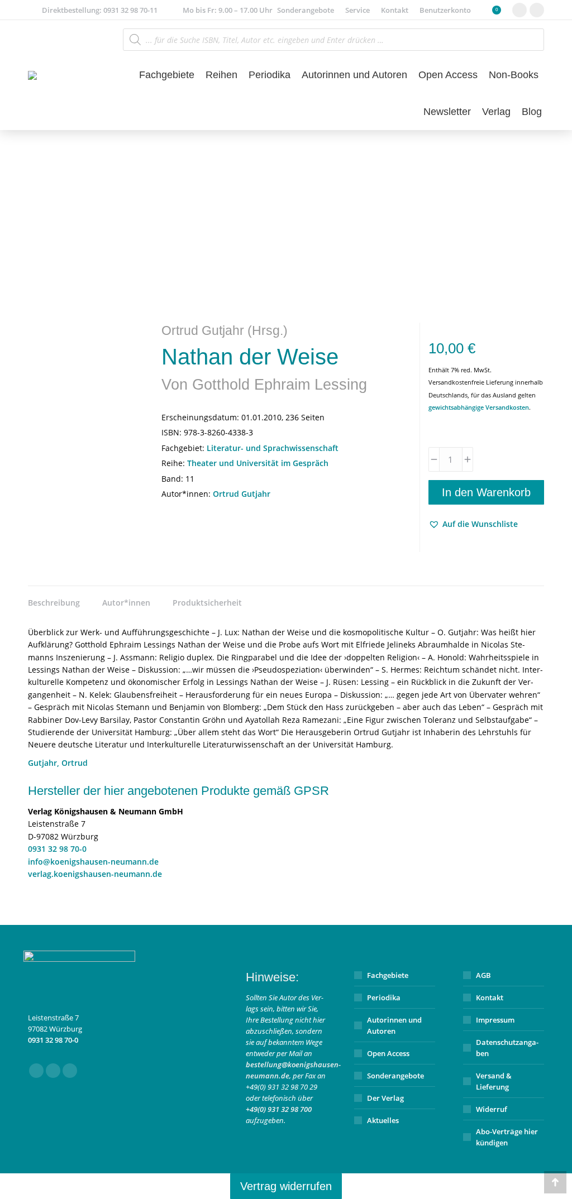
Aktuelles (383, 1120)
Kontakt (489, 997)
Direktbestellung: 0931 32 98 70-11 (100, 10)
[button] (473, 524)
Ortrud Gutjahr (241, 493)
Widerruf (491, 1109)
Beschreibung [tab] (54, 602)
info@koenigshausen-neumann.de (93, 861)
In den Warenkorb (486, 492)
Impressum (495, 1020)
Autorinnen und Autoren (394, 1025)
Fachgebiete (387, 975)
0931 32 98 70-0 (57, 848)
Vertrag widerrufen (286, 1186)
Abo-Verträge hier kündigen (507, 1137)
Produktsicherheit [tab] (207, 602)
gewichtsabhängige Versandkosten (478, 407)
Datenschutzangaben (507, 1047)
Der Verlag (385, 1098)
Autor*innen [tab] (126, 602)
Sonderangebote (395, 1076)
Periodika (384, 997)
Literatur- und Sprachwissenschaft (273, 448)
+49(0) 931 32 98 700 (279, 1109)
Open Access (388, 1053)
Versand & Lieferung (494, 1081)
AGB (483, 975)
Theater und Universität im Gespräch (257, 463)
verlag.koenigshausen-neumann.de (95, 874)
